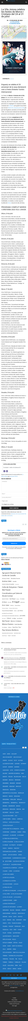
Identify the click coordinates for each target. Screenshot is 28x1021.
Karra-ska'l (4, 618)
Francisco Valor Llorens (13, 608)
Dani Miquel (12, 599)
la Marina (11, 105)
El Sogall (15, 602)
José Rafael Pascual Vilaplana (7, 613)
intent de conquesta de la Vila (16, 108)
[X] (14, 975)
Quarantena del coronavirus (7, 633)
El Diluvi (4, 602)
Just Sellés (22, 615)
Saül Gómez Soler (17, 633)
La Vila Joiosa (14, 22)
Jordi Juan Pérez (14, 476)
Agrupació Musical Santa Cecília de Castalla (11, 574)
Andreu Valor (7, 581)
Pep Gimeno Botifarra (10, 630)
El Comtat (22, 599)
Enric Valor (5, 605)
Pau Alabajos (4, 627)
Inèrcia (15, 610)
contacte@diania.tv (19, 991)
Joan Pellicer (20, 610)
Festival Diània (17, 605)
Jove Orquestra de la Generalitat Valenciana (10, 615)
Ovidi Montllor (18, 624)
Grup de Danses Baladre (7, 610)
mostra (11, 78)
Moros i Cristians (16, 621)
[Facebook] (7, 975)
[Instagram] (10, 975)
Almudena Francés (15, 578)
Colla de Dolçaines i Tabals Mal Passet (12, 588)
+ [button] (3, 27)
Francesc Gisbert (5, 608)
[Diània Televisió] (14, 2)
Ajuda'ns (3, 557)
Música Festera (7, 624)
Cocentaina (17, 584)
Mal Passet (6, 621)
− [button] (3, 29)
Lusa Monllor (19, 618)
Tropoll (9, 635)
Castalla (14, 581)
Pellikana (9, 627)
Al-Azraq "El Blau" (6, 578)
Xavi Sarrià (14, 635)
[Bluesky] (17, 975)
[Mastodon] (21, 975)
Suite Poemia (4, 635)
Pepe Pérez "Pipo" (16, 627)
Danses (17, 598)
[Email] (7, 471)
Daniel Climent (5, 599)
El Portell (9, 602)
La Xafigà (14, 618)
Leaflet (15, 38)
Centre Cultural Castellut (8, 584)
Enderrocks (22, 602)
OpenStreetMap (19, 38)
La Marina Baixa (14, 23)
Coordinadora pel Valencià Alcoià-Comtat (12, 594)
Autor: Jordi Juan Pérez (9, 464)
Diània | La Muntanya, (14, 985)
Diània (9, 203)
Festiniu (12, 605)
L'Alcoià (9, 618)
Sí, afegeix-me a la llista (8, 504)
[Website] (4, 471)
